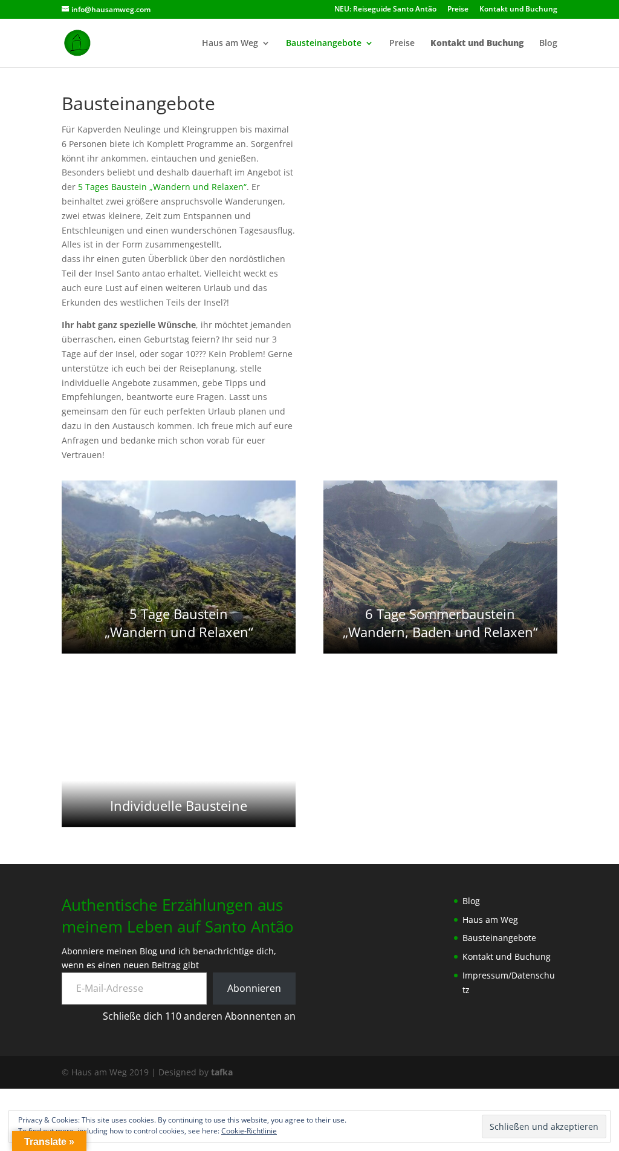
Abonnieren (254, 988)
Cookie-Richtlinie (249, 1131)
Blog (548, 43)
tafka (222, 1072)
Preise (457, 9)
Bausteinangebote (323, 43)
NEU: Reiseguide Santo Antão (385, 9)
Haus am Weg (230, 43)
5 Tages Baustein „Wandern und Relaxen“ (162, 186)
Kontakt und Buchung (518, 9)
